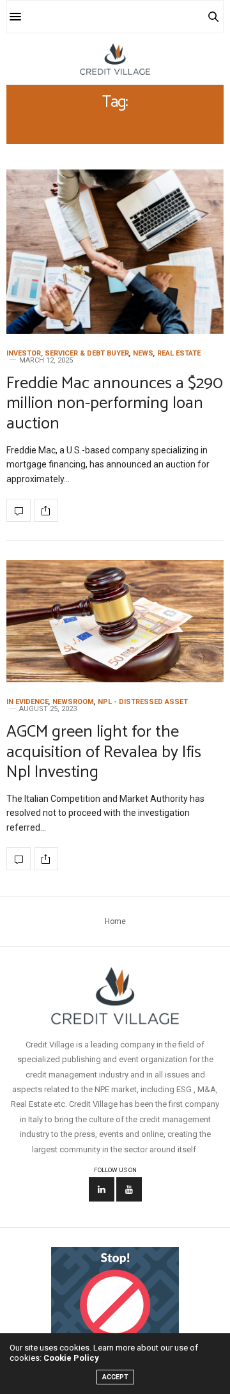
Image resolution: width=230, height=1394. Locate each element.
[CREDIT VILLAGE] (115, 59)
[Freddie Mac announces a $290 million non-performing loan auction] (115, 251)
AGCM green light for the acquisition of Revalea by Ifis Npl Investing (103, 751)
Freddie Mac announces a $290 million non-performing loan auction (114, 403)
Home (115, 921)
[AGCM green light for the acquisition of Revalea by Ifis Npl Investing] (115, 621)
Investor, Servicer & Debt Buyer (67, 353)
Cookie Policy (71, 1358)
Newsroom (73, 701)
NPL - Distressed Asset (143, 701)
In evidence (27, 701)
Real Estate (179, 353)
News (143, 353)
